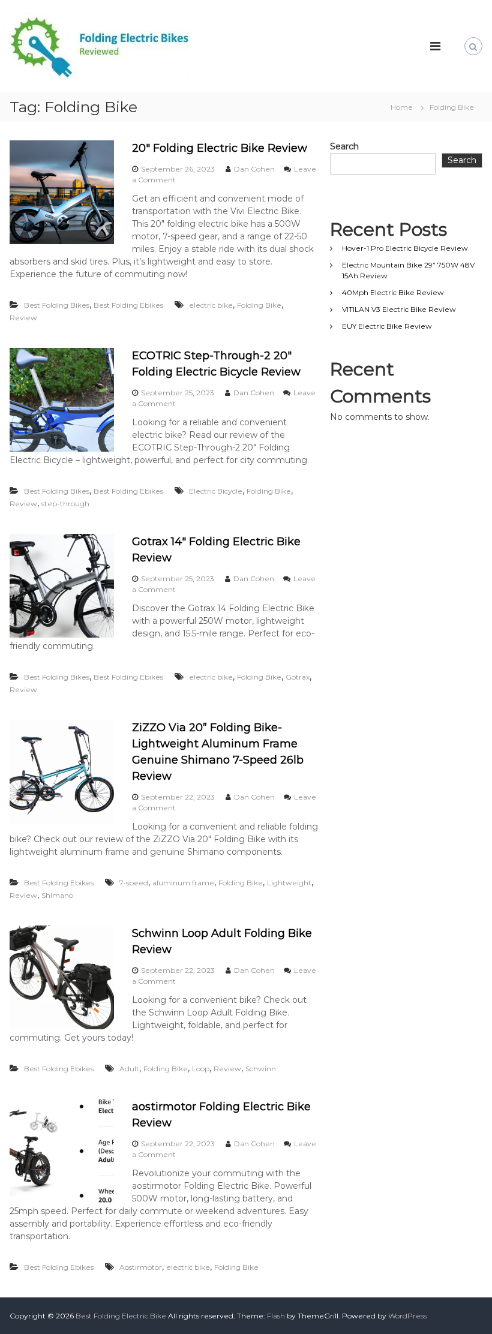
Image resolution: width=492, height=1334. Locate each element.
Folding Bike (259, 305)
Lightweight (289, 882)
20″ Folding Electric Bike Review (219, 148)
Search (344, 146)
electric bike (211, 305)
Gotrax (298, 676)
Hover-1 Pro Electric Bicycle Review (405, 248)
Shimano (57, 895)
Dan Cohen (254, 168)
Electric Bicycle (215, 490)
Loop (200, 1068)
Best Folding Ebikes (128, 305)
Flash (276, 1315)
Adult (129, 1068)
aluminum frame (183, 882)
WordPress (407, 1315)
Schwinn (260, 1068)
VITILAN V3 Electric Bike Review (399, 309)
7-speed (133, 882)
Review (23, 317)
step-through (65, 503)
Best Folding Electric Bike (121, 1315)
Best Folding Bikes (56, 305)
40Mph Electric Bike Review (393, 292)
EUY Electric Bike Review (387, 326)
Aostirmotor (140, 1267)
